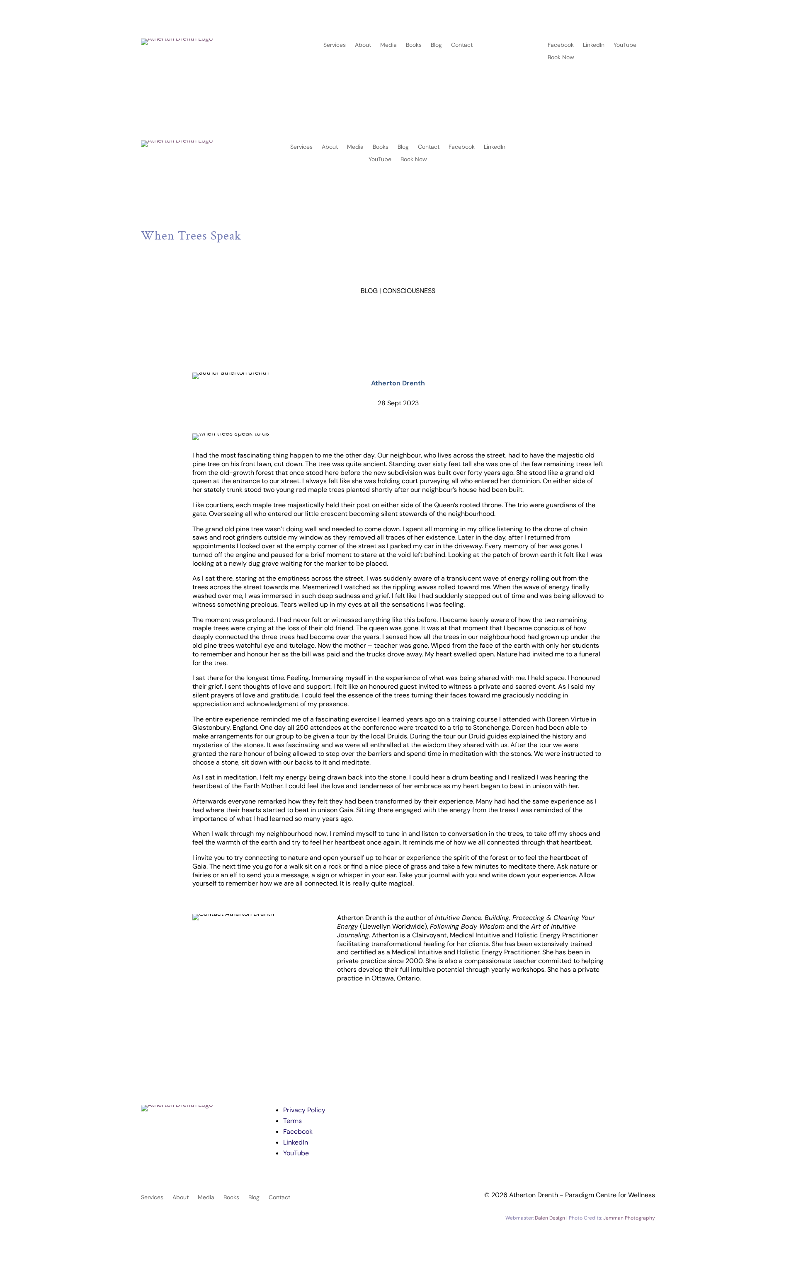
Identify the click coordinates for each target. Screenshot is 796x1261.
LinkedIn (593, 45)
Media (388, 45)
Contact (462, 45)
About (363, 45)
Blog (436, 45)
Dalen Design (550, 1218)
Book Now (561, 57)
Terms (292, 1120)
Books (414, 45)
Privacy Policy (304, 1110)
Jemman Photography (629, 1218)
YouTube (625, 45)
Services (334, 45)
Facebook (561, 45)
